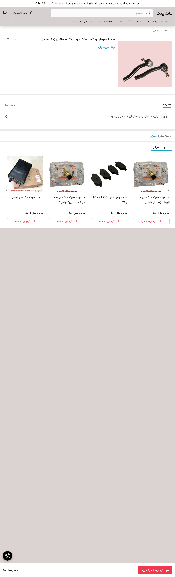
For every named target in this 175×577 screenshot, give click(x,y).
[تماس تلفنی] (7, 556)
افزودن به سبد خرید (152, 570)
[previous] (168, 190)
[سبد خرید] (5, 13)
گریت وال (103, 47)
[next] (7, 190)
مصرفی (156, 30)
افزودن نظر (10, 105)
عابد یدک (164, 13)
